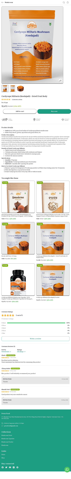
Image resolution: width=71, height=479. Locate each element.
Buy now (54, 111)
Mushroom (4, 445)
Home (3, 454)
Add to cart (20, 111)
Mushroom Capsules (7, 438)
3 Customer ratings (17, 99)
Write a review (35, 339)
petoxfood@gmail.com (11, 426)
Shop (3, 458)
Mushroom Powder (7, 442)
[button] (5, 88)
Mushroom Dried (6, 435)
